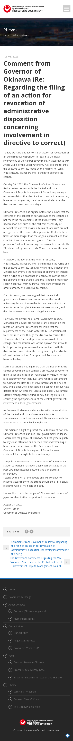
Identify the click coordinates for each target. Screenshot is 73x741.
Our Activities (21, 633)
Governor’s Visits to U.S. (27, 648)
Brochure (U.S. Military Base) (29, 669)
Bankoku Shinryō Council (27, 699)
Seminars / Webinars (25, 691)
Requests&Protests (24, 640)
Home (11, 589)
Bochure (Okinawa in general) (30, 611)
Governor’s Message (19, 597)
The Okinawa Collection (27, 706)
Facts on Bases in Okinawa (29, 662)
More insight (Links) (24, 618)
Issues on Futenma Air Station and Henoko (38, 677)
